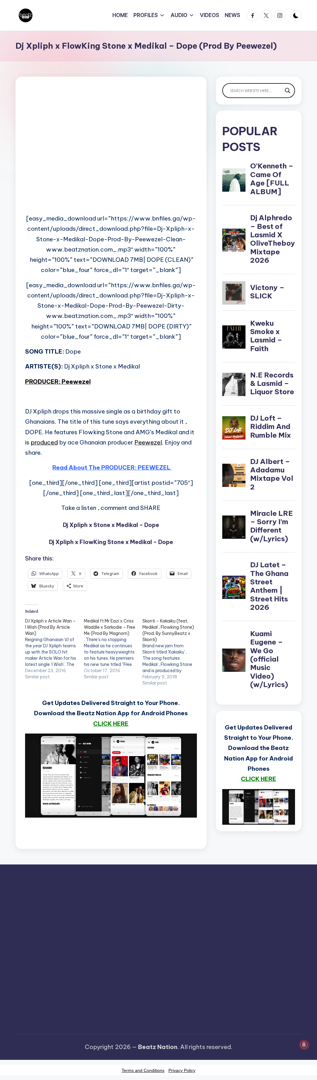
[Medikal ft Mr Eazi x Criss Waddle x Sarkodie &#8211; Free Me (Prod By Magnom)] (113, 649)
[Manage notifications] (304, 1045)
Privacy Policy (181, 1070)
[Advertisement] (111, 155)
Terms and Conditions (143, 1070)
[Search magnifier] (287, 90)
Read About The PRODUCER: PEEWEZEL (111, 467)
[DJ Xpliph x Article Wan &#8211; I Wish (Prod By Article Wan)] (54, 649)
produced (44, 442)
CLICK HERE (110, 723)
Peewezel (148, 442)
